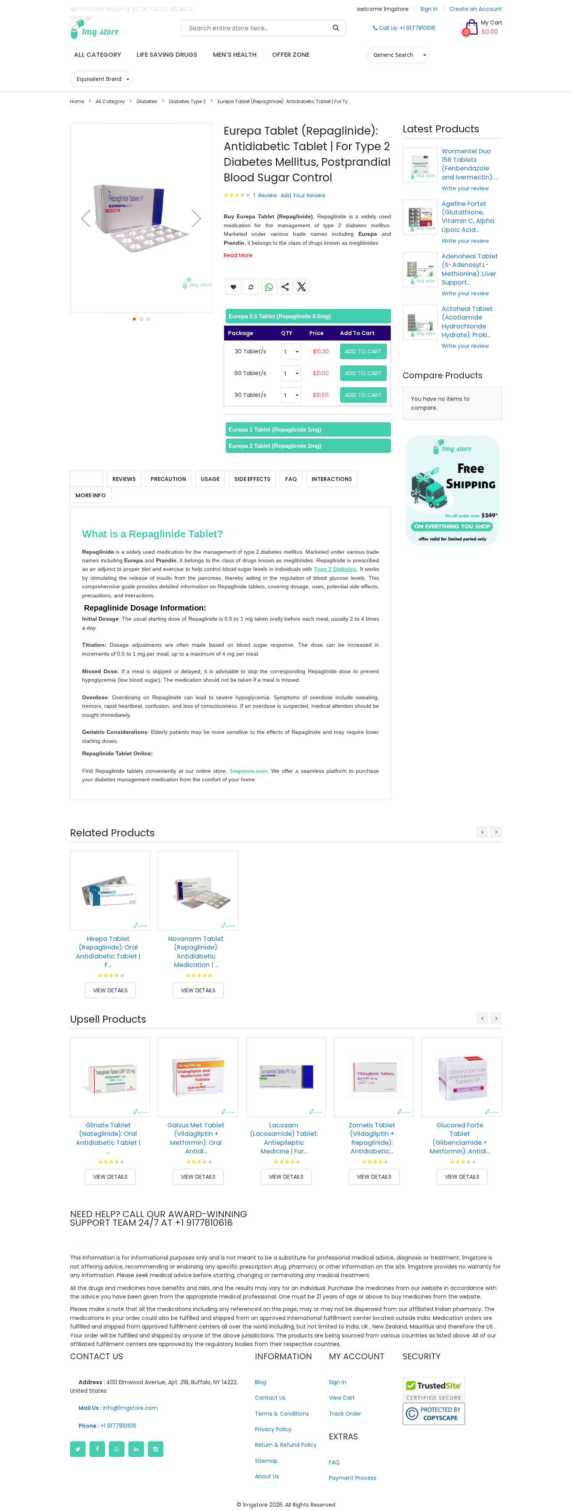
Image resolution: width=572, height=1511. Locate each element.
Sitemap (266, 1461)
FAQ (291, 479)
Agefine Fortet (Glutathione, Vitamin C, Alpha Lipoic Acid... (468, 216)
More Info (90, 495)
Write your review (465, 188)
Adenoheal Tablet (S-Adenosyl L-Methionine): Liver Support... (470, 269)
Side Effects (252, 479)
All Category (110, 101)
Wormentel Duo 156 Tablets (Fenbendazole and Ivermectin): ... (470, 164)
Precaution (168, 479)
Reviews (124, 479)
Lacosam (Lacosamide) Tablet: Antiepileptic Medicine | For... (284, 1138)
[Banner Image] (452, 490)
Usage (210, 479)
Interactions (332, 479)
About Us (267, 1476)
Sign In (429, 9)
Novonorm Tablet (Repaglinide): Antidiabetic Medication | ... (196, 951)
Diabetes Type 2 (187, 101)
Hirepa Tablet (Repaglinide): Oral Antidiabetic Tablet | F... (108, 951)
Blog (260, 1382)
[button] (85, 218)
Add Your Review (303, 195)
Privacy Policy (273, 1429)
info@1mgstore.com (118, 1408)
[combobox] (263, 28)
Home (77, 101)
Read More (238, 255)
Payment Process (352, 1478)
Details (86, 479)
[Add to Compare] (138, 919)
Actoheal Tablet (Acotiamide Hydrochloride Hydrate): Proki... (467, 321)
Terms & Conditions (282, 1414)
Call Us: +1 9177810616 (406, 28)
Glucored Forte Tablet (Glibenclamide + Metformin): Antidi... (460, 1138)
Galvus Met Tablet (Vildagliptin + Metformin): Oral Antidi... (196, 1138)
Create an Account (475, 9)
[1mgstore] (119, 29)
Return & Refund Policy (286, 1445)
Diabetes (147, 101)
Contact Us (270, 1398)
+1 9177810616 (107, 1426)
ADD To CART (363, 351)
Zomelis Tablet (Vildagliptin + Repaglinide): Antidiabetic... (372, 1138)
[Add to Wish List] (138, 901)
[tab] (307, 316)
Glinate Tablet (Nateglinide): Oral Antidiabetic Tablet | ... (108, 1138)
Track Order (345, 1414)
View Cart (342, 1398)
